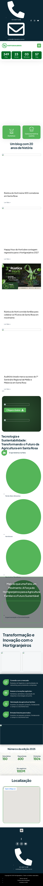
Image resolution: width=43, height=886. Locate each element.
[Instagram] (34, 20)
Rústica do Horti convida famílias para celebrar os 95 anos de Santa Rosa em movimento (21, 314)
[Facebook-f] (31, 20)
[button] (39, 46)
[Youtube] (38, 20)
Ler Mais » (7, 202)
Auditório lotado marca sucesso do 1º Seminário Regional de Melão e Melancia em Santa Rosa (21, 379)
